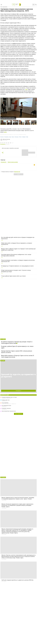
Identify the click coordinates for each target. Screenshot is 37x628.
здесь (5, 132)
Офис (26, 89)
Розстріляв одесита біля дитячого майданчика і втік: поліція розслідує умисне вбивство (16, 255)
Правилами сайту (17, 171)
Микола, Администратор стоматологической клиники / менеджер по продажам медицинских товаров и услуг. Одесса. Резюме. (18, 498)
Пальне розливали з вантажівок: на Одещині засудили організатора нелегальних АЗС (18, 261)
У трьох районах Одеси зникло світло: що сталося (13, 276)
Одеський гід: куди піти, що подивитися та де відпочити (18, 375)
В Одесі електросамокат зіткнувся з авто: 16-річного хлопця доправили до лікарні (16, 271)
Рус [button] (33, 4)
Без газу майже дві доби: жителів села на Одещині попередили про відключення (17, 238)
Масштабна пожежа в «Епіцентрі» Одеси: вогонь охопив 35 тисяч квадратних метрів (17, 356)
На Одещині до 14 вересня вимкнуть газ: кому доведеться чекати (17, 266)
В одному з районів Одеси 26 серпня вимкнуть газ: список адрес (17, 347)
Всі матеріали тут (18, 390)
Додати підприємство (18, 413)
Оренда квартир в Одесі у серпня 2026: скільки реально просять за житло (16, 351)
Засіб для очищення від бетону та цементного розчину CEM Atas (17, 580)
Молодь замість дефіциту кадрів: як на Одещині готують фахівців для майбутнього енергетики (18, 249)
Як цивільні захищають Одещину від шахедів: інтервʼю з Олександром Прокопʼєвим (16, 342)
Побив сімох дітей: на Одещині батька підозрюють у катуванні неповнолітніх (16, 243)
